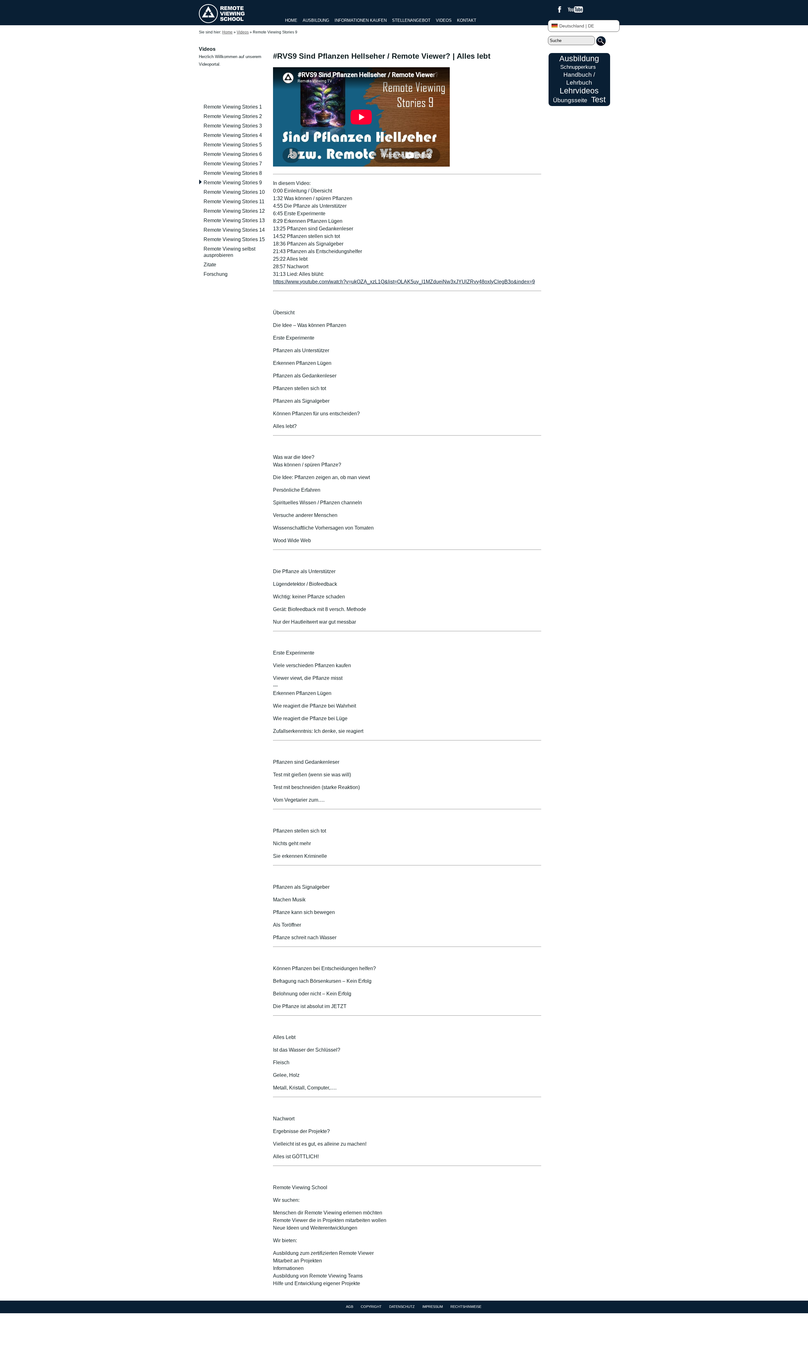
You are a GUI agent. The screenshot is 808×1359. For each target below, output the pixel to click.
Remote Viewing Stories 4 (233, 135)
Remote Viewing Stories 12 (234, 211)
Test (598, 99)
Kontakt (466, 20)
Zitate (210, 264)
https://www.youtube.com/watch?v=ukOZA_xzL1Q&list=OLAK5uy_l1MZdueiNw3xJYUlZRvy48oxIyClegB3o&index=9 (404, 281)
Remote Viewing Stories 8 (233, 173)
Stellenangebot (411, 20)
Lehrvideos (579, 90)
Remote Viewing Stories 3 (233, 125)
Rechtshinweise (465, 1307)
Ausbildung (316, 20)
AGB (349, 1307)
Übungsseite (570, 100)
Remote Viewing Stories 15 (234, 239)
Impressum (432, 1307)
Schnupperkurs (578, 67)
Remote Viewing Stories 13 (234, 220)
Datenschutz (402, 1307)
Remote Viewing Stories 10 (234, 192)
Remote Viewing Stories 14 (234, 230)
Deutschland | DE (576, 25)
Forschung (216, 274)
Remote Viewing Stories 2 (233, 116)
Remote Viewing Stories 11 (234, 201)
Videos (444, 20)
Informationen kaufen (361, 20)
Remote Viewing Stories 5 (233, 144)
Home (291, 20)
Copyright (371, 1307)
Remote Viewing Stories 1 (233, 107)
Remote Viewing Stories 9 (233, 182)
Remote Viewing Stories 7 (233, 163)
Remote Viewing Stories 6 (233, 154)
